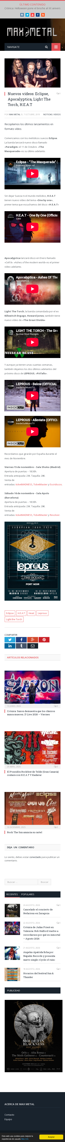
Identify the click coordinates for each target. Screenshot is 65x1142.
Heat (31, 613)
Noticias (47, 114)
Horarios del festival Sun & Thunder (38, 975)
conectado (35, 857)
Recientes (12, 894)
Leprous (42, 613)
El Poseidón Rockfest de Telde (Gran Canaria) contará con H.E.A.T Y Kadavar (33, 773)
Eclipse (10, 613)
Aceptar (51, 1136)
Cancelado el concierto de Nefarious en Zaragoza (38, 911)
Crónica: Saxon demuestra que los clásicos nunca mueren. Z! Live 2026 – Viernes (31, 713)
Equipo (8, 1119)
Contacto (9, 1114)
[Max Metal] (32, 31)
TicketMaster (40, 484)
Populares (27, 894)
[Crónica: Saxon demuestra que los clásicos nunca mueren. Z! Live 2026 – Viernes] (32, 689)
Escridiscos (56, 484)
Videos (56, 114)
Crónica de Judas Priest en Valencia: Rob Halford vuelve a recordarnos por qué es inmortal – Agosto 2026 (41, 933)
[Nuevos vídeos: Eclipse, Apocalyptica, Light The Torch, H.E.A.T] (32, 73)
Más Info (25, 1138)
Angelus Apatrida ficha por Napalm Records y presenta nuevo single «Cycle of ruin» (39, 956)
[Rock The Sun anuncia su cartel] (32, 810)
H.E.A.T (21, 613)
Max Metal (14, 114)
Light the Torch (14, 619)
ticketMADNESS (24, 484)
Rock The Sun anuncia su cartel (24, 832)
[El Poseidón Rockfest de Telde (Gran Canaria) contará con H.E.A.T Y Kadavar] (32, 749)
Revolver (55, 515)
